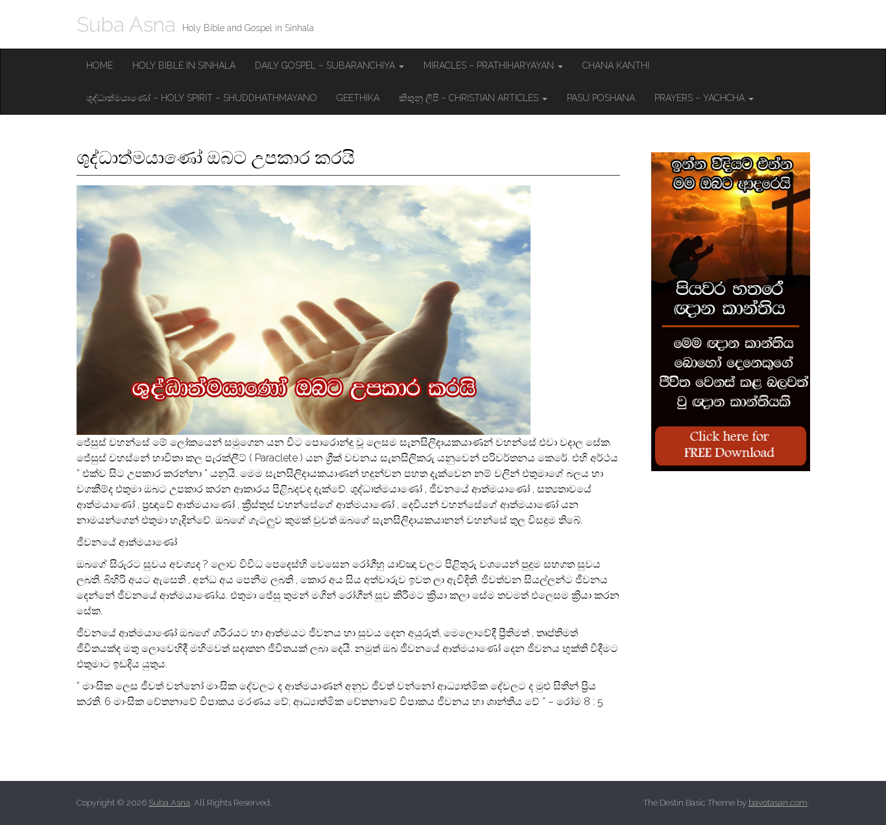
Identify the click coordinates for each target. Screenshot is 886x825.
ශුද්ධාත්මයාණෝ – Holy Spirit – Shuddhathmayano (201, 98)
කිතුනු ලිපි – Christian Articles (470, 98)
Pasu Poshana (601, 98)
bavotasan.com (778, 803)
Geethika (358, 98)
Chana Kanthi (615, 65)
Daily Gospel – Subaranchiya (326, 65)
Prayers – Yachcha (700, 98)
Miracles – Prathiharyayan (490, 65)
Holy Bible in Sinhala (183, 65)
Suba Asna (126, 24)
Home (99, 65)
